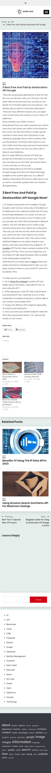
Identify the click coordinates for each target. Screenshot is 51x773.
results (18, 750)
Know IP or (15, 281)
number (15, 746)
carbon (24, 729)
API (4, 83)
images (6, 742)
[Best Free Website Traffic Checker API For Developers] (12, 392)
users (23, 754)
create (14, 732)
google (30, 737)
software (35, 750)
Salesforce (11, 692)
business (16, 729)
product (31, 746)
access (14, 725)
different (32, 733)
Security (10, 697)
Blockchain (11, 624)
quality (11, 750)
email (45, 733)
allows (28, 726)
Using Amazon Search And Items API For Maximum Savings (25, 504)
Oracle (9, 683)
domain (39, 732)
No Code (10, 679)
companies (32, 729)
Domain (24, 281)
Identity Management (16, 656)
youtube (10, 758)
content (6, 732)
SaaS (8, 688)
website (43, 753)
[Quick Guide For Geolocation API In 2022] (12, 367)
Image (40, 737)
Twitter (17, 754)
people (26, 746)
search (26, 749)
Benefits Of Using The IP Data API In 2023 (24, 462)
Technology (11, 701)
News (9, 674)
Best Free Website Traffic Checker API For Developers (11, 402)
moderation (6, 746)
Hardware (10, 651)
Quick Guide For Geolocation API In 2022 (9, 376)
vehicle (35, 754)
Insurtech (10, 660)
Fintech (9, 642)
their (5, 754)
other (21, 746)
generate (13, 737)
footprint (5, 737)
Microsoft (10, 670)
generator (21, 737)
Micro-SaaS (11, 665)
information (21, 741)
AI (7, 615)
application (35, 726)
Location (6, 248)
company (41, 729)
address (21, 725)
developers (23, 732)
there (11, 754)
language (36, 742)
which (4, 757)
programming (40, 746)
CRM (8, 633)
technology (43, 750)
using (29, 754)
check (34, 261)
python (4, 750)
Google (9, 647)
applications (7, 729)
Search (38, 600)
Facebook (10, 638)
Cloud (8, 629)
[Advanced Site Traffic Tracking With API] (34, 367)
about (6, 725)
